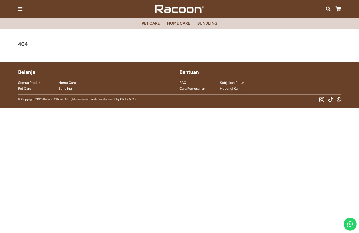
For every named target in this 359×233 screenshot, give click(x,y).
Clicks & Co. (128, 99)
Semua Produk (29, 83)
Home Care (67, 83)
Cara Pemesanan (192, 89)
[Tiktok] (330, 99)
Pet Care (24, 89)
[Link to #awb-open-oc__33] (20, 9)
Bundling (65, 89)
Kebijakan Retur (232, 83)
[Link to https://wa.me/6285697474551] (350, 224)
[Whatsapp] (339, 99)
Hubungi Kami (230, 89)
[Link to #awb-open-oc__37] (328, 9)
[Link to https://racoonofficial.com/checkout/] (338, 9)
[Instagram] (321, 99)
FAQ (183, 83)
